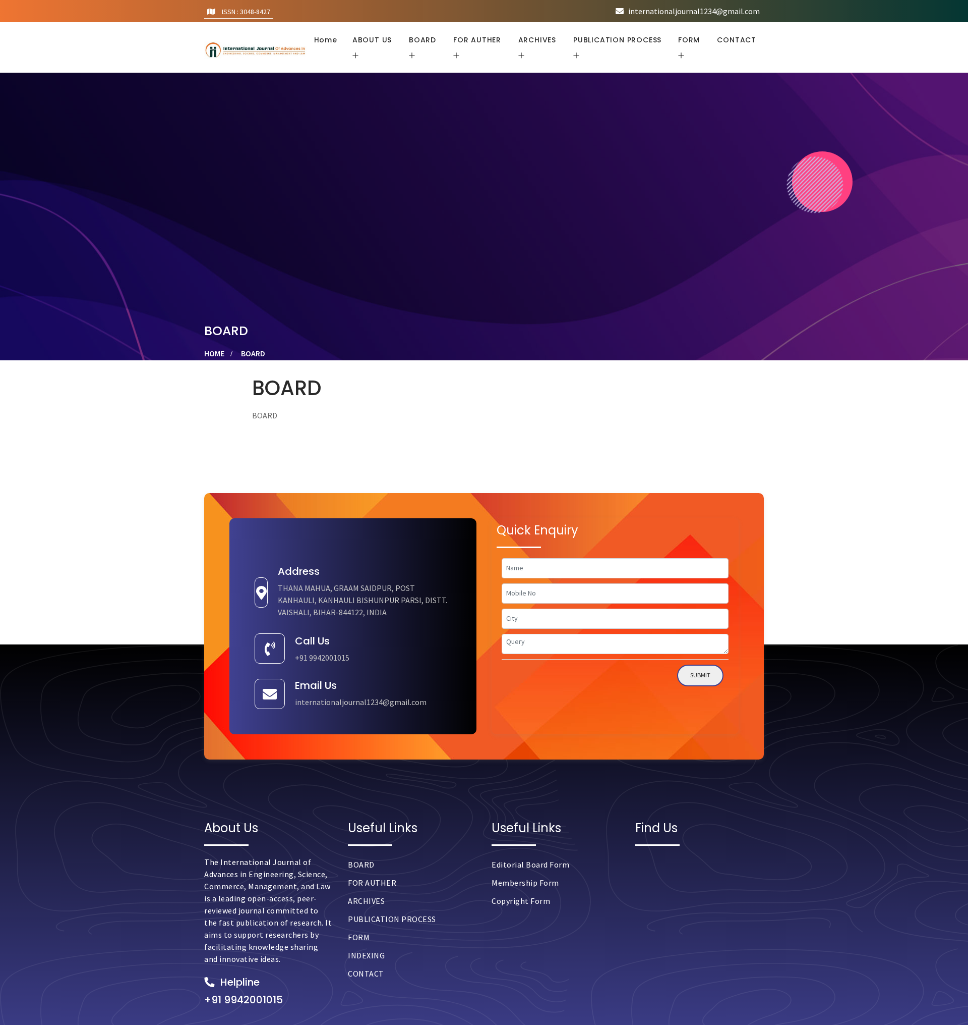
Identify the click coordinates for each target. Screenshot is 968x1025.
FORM (359, 937)
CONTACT (736, 40)
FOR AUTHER (372, 883)
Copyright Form (521, 901)
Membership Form (525, 883)
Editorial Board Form (530, 864)
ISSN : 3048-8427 (245, 11)
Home (325, 40)
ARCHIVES (366, 901)
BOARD (361, 864)
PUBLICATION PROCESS (392, 919)
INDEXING (366, 955)
